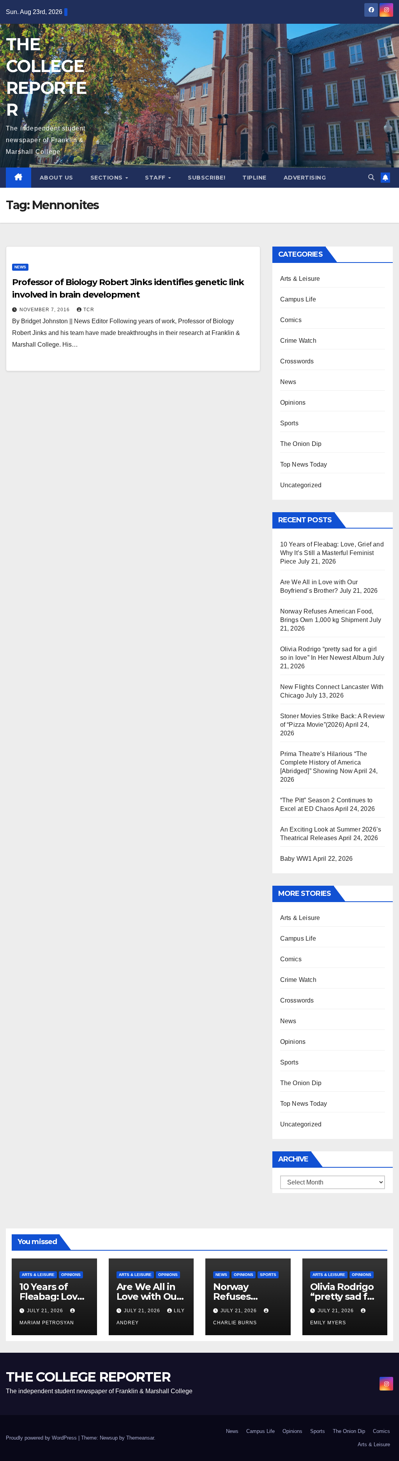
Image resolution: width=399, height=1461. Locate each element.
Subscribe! (206, 177)
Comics (291, 320)
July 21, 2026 (46, 1310)
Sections (107, 177)
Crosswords (297, 361)
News (20, 267)
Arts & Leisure (300, 278)
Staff (156, 177)
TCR (88, 309)
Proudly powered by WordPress (42, 1438)
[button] (371, 177)
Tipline (254, 177)
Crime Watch (298, 340)
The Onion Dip (301, 444)
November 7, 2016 (45, 309)
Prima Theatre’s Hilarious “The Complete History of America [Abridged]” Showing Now (323, 762)
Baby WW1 (296, 858)
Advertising (305, 177)
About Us (56, 177)
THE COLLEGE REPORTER (88, 1377)
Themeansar (140, 1438)
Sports (289, 423)
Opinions (293, 402)
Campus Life (298, 299)
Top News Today (303, 464)
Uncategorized (301, 485)
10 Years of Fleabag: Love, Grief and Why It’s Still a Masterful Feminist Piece (332, 553)
